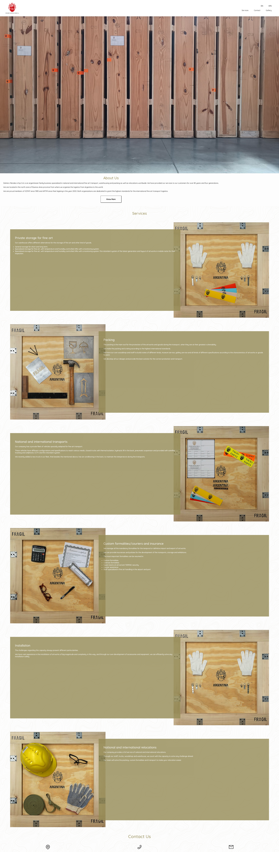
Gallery (269, 10)
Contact (257, 10)
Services (245, 10)
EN (262, 6)
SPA (270, 6)
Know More (111, 199)
